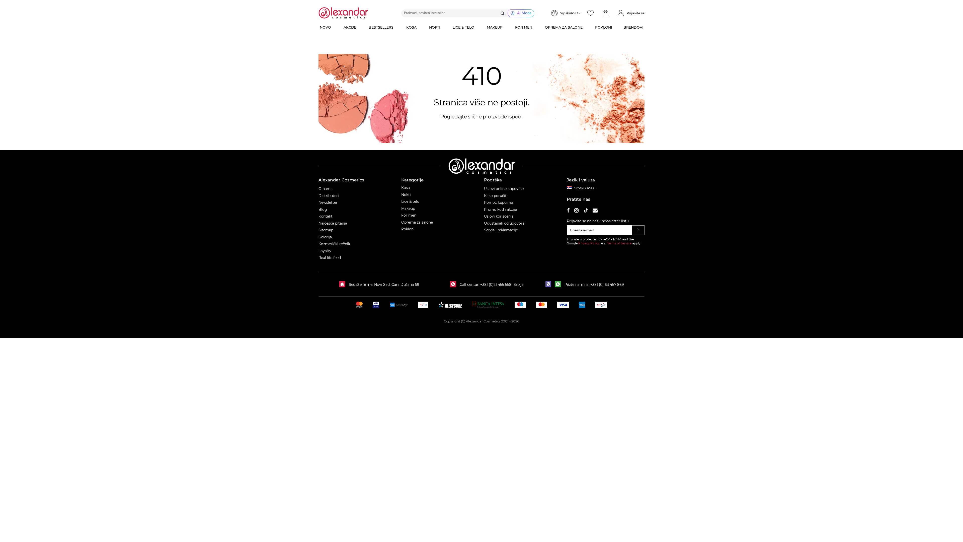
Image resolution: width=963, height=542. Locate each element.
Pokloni (408, 229)
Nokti (406, 194)
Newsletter (328, 202)
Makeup (408, 208)
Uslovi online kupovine (504, 188)
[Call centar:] (454, 284)
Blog (322, 209)
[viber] (549, 284)
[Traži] (503, 13)
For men (408, 215)
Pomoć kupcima (498, 202)
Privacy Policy (589, 243)
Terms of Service (619, 243)
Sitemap (325, 230)
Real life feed (329, 257)
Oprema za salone (417, 222)
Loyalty (324, 251)
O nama (325, 188)
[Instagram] (576, 211)
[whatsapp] (559, 284)
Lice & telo (410, 201)
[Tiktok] (585, 211)
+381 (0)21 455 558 (495, 284)
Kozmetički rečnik (334, 244)
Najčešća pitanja (332, 223)
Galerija (325, 237)
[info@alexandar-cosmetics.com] (595, 211)
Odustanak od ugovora (504, 223)
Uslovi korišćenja (499, 216)
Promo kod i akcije (500, 209)
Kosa (405, 187)
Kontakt (325, 216)
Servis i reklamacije (501, 230)
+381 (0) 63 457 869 (607, 284)
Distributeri (328, 195)
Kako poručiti (496, 195)
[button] (605, 13)
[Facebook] (568, 211)
